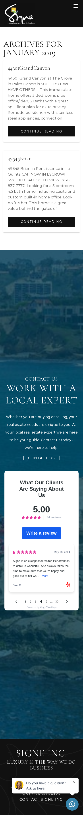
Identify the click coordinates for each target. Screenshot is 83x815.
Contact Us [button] (41, 458)
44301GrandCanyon (29, 68)
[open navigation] (76, 6)
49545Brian (20, 158)
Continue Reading (41, 131)
